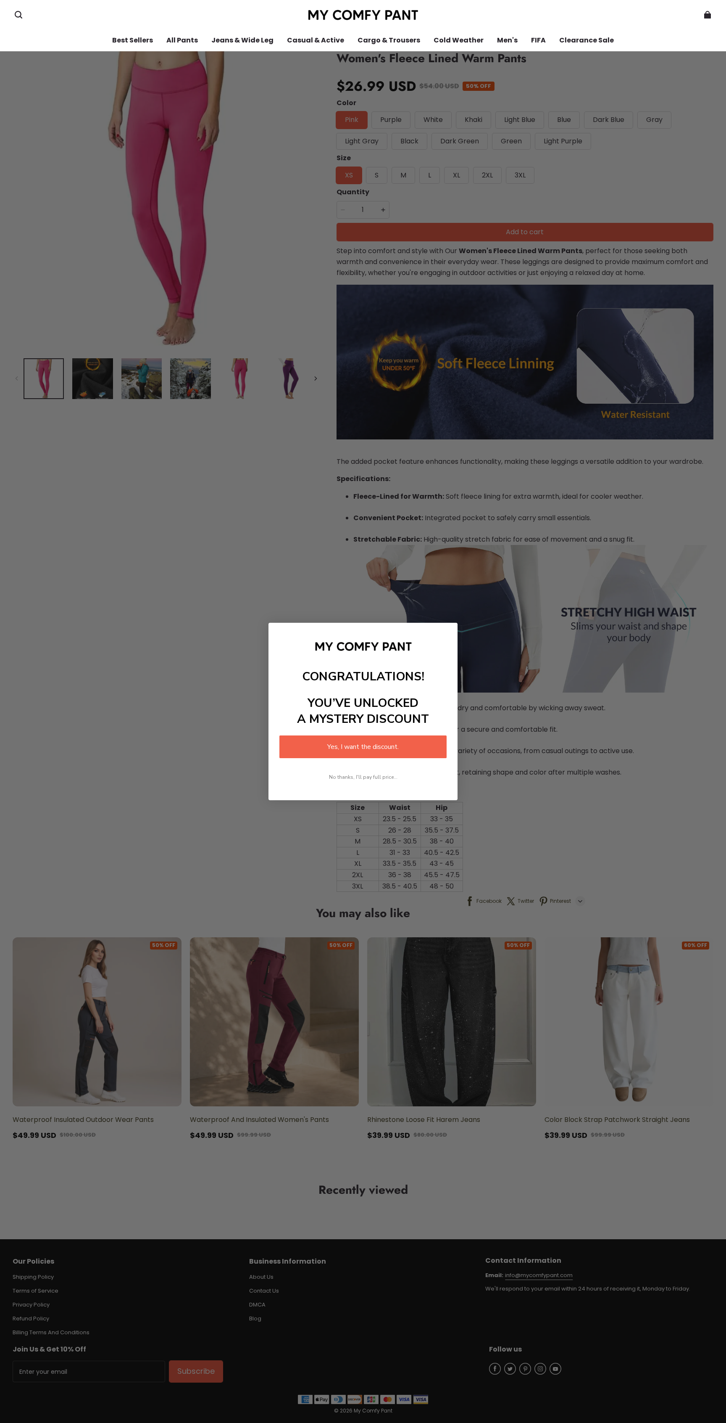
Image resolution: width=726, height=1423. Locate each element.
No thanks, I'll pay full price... (363, 777)
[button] (18, 15)
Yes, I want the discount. (363, 746)
